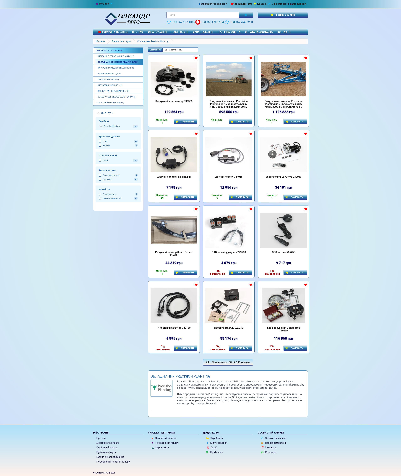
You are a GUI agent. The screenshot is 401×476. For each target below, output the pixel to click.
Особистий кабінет (275, 438)
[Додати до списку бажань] (196, 58)
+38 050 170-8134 (212, 22)
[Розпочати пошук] (246, 15)
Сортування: (155, 50)
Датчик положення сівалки (174, 176)
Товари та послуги (114, 32)
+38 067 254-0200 (241, 22)
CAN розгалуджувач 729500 (229, 252)
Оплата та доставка (259, 32)
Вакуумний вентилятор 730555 (174, 101)
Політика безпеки (106, 447)
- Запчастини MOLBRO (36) (108, 85)
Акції (213, 447)
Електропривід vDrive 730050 (283, 176)
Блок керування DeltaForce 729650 (283, 329)
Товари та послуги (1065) (108, 50)
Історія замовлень (275, 442)
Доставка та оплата (107, 442)
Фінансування (157, 32)
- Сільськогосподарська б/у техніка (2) (115, 97)
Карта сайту (162, 447)
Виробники (216, 438)
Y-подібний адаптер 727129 (173, 327)
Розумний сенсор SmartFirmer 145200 (174, 254)
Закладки (270, 447)
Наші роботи (180, 32)
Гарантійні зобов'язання (110, 456)
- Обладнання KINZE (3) (107, 79)
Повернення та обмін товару (113, 461)
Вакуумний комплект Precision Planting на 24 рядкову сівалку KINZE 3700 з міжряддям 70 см (283, 104)
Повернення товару (167, 442)
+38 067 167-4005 (183, 22)
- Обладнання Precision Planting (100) (116, 62)
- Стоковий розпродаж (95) (109, 103)
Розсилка (270, 452)
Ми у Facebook (218, 442)
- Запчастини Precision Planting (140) (114, 68)
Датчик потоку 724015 (228, 176)
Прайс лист (216, 452)
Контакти (283, 32)
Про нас (137, 32)
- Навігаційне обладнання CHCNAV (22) (114, 56)
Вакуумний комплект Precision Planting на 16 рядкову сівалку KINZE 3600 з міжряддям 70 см (229, 104)
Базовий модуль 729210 (228, 327)
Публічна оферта (229, 32)
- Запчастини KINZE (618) (108, 74)
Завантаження (203, 32)
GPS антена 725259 (283, 252)
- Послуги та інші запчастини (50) (112, 91)
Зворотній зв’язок (165, 438)
